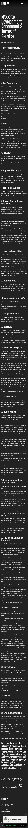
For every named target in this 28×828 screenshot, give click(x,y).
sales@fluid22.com (5, 811)
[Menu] (22, 3)
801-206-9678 (5, 809)
